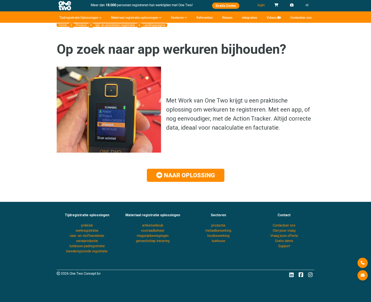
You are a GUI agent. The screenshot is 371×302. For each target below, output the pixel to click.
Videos (272, 17)
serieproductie (87, 241)
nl (307, 5)
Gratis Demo (226, 6)
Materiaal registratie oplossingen (135, 17)
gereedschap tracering (153, 241)
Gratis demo (284, 241)
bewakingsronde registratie (87, 251)
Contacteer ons (301, 17)
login (261, 5)
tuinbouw (218, 241)
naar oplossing (188, 175)
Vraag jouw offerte (284, 236)
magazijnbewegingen (153, 236)
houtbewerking (218, 236)
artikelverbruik (152, 225)
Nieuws (227, 17)
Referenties (204, 17)
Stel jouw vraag (284, 230)
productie (218, 225)
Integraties (249, 17)
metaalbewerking (218, 230)
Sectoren (177, 17)
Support (284, 246)
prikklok (87, 225)
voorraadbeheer (152, 230)
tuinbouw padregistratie (87, 246)
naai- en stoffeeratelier (87, 236)
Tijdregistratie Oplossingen (79, 17)
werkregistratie (87, 230)
